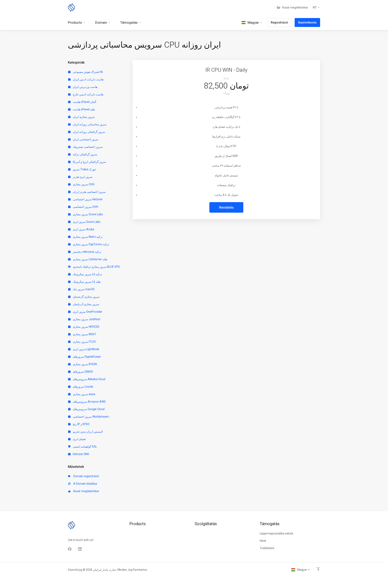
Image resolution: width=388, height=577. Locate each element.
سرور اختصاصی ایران (85, 139)
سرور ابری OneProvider (87, 311)
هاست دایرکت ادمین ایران (87, 79)
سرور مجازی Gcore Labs (87, 214)
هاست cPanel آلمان (84, 101)
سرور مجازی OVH (83, 184)
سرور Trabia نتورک (84, 169)
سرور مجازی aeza (83, 394)
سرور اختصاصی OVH (85, 206)
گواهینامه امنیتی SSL (84, 446)
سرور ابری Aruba (83, 229)
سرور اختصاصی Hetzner (87, 199)
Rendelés (226, 207)
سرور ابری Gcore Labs (86, 221)
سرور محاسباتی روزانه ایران (89, 124)
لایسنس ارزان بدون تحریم (87, 431)
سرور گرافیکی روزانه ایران (88, 131)
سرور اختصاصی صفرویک (87, 146)
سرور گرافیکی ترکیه (84, 154)
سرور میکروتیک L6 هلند (86, 281)
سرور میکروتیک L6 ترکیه (87, 274)
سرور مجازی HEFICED (85, 326)
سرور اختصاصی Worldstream (90, 416)
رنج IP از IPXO (81, 424)
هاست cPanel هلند (83, 109)
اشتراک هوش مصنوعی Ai (87, 72)
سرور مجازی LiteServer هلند (89, 259)
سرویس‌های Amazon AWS (89, 401)
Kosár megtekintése (85, 491)
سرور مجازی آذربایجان (85, 304)
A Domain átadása (84, 483)
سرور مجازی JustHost (86, 319)
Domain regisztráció (85, 476)
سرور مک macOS (83, 289)
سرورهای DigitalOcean (86, 356)
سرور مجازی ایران (83, 116)
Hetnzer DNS (80, 454)
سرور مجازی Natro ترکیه (87, 236)
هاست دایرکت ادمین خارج (87, 94)
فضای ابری (79, 439)
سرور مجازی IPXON (84, 364)
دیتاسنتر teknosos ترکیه (86, 251)
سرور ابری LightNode (85, 349)
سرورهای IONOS (82, 371)
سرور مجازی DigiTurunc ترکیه (90, 244)
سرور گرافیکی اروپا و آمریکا (89, 161)
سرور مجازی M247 (84, 334)
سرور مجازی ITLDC (84, 341)
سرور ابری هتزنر (82, 176)
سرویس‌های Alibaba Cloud (88, 379)
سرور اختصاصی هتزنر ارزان (89, 191)
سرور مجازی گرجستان (86, 296)
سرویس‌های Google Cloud (88, 409)
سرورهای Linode (82, 386)
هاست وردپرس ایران (84, 87)
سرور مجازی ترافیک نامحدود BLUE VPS (96, 266)
